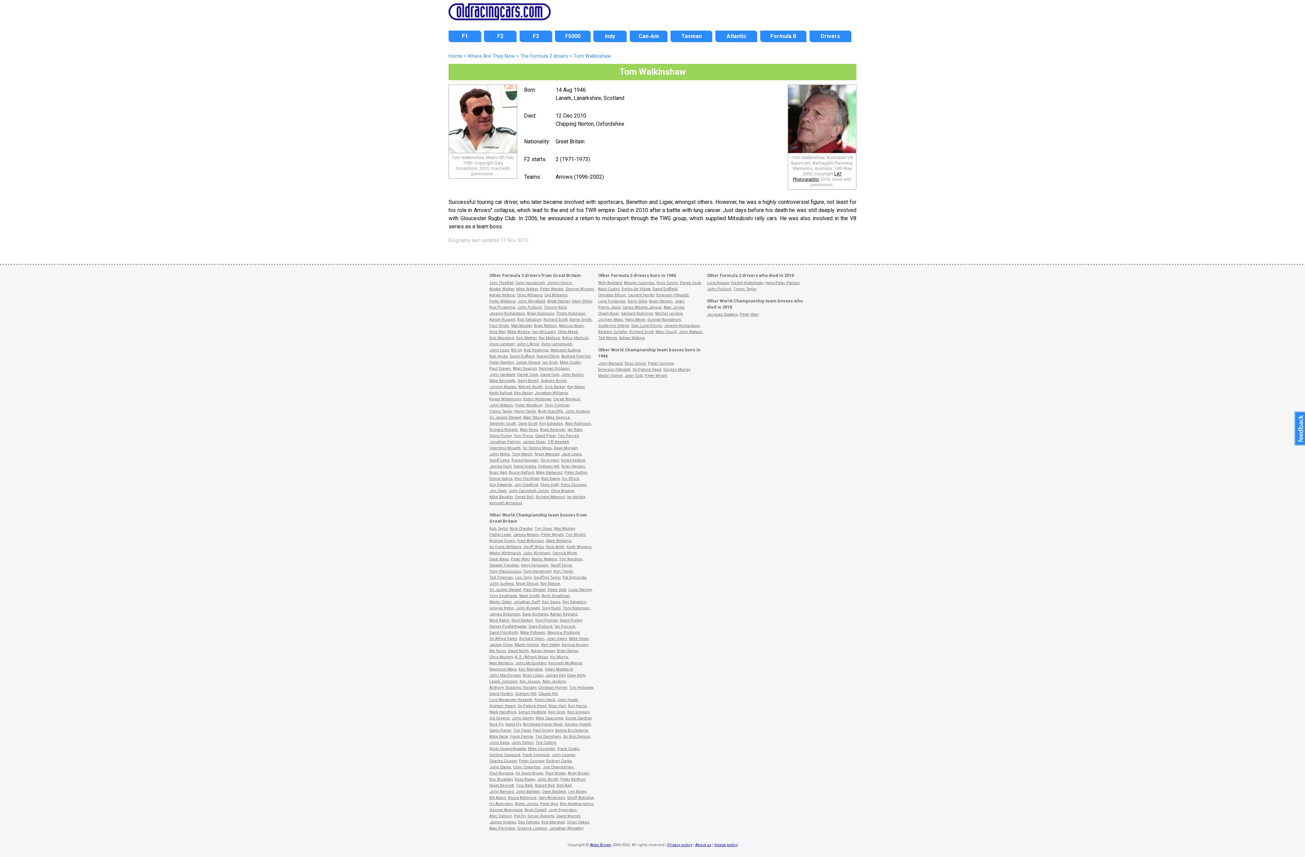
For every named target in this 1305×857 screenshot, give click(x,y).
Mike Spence (558, 417)
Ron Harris (577, 706)
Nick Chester (521, 528)
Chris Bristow (562, 491)
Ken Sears (551, 602)
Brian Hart (498, 472)
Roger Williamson (505, 399)
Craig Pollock (540, 626)
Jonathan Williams (551, 393)
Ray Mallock (549, 338)
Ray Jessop (530, 681)
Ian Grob (550, 362)
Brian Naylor (567, 651)
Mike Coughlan (541, 749)
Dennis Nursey (575, 645)
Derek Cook (527, 374)
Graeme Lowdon (532, 828)
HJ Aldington (501, 804)
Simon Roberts (540, 816)
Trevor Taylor (500, 411)
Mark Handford (502, 712)
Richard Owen (531, 638)
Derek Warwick (566, 399)
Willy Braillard (610, 283)
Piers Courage (574, 485)
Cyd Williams (555, 295)
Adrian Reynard (563, 614)
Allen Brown (600, 845)
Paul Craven (500, 368)
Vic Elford (570, 478)
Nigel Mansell (547, 454)
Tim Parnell (568, 436)
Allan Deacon (525, 368)
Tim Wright (575, 534)
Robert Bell (545, 785)
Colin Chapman (527, 767)
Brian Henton (573, 466)
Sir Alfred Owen (503, 638)
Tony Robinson (576, 608)
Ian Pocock (565, 626)
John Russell (528, 608)
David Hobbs (525, 466)
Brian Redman (553, 429)
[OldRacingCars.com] (500, 16)
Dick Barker (555, 387)
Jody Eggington (563, 810)
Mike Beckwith (502, 381)
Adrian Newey (543, 651)
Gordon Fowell (578, 724)
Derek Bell (524, 497)
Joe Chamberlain (558, 767)
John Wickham (537, 553)
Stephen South (502, 423)
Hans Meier (635, 319)
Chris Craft (549, 485)
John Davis (499, 742)
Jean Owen (556, 638)
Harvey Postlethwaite (507, 626)
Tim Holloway (581, 687)
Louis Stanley (580, 590)
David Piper (545, 436)
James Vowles (502, 822)
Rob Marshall (553, 822)
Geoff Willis (533, 547)
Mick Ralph (499, 620)
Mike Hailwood (549, 472)
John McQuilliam (530, 663)
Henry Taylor (525, 411)
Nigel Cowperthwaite (507, 749)
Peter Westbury (528, 405)
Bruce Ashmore (522, 797)
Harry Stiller (582, 301)
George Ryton (501, 608)
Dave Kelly (576, 675)
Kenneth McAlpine (565, 663)
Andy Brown (578, 773)
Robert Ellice (548, 356)
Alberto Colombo (639, 283)
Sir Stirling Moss (537, 448)
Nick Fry (496, 724)
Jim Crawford (526, 485)
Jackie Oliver (533, 442)
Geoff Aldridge (580, 797)
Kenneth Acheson (505, 503)
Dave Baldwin (554, 791)
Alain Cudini (609, 289)
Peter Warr (520, 559)
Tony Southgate (503, 596)
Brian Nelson (545, 325)
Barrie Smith (581, 319)
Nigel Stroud (527, 583)
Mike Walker (527, 289)
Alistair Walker (501, 289)
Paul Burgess (501, 773)
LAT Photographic (817, 176)
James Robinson (504, 614)
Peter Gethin (575, 472)
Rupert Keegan (524, 460)
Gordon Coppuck (504, 755)
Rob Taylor (498, 528)
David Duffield (522, 356)
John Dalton (522, 742)
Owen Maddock (559, 669)
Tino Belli (524, 785)
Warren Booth (530, 387)
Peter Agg (549, 804)
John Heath (567, 700)
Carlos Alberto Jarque (642, 307)
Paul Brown (555, 773)
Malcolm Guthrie (566, 350)
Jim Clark (497, 491)
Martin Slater (500, 602)
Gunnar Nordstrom (664, 319)
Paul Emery (543, 730)
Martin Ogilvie (527, 645)
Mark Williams (558, 541)
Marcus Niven (571, 325)
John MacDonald (505, 675)
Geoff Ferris (561, 565)
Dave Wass (499, 559)
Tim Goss (543, 528)
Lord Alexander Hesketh (511, 700)
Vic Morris (559, 657)
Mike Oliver (579, 638)
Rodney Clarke (559, 761)
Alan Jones (674, 307)
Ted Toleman (501, 577)
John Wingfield (531, 301)
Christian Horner (552, 687)
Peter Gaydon (501, 362)
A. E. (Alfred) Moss (531, 657)
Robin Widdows (537, 399)
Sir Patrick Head (532, 706)
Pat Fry (519, 816)
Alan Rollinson (578, 423)
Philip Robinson (571, 313)
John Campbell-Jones (528, 491)
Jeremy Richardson (507, 313)
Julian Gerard (528, 362)
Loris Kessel (718, 283)
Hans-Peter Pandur (782, 283)
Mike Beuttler (501, 497)
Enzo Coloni (667, 283)
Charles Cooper (503, 761)
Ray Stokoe (550, 583)
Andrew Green (502, 541)
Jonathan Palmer (504, 442)
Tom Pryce (523, 436)
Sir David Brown (529, 773)
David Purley (500, 436)
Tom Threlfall (501, 283)
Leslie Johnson (503, 681)
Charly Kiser (608, 313)
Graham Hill (548, 466)
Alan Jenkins (554, 681)
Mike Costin (570, 362)
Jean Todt (634, 375)
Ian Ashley (576, 497)
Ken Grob (556, 712)
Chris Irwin (549, 460)
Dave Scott (527, 423)
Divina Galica (500, 478)
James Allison (526, 534)
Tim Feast (522, 730)
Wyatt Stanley (558, 301)
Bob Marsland (501, 338)
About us (703, 845)
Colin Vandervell (530, 283)
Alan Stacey (533, 417)
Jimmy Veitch (559, 283)
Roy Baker (576, 387)
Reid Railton (522, 620)
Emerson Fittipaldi (672, 295)
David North (518, 651)
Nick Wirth (555, 547)
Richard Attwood (550, 497)
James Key (555, 675)
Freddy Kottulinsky (747, 283)
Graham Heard (502, 706)
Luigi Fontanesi (612, 301)
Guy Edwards (500, 485)
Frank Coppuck (536, 755)
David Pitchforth (503, 632)
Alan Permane (502, 828)
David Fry (513, 724)
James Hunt (500, 466)
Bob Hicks (498, 356)
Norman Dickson (554, 368)
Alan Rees (529, 429)
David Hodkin (501, 694)
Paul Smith (499, 325)
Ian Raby (575, 429)
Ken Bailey (523, 393)
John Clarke (500, 767)
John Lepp (499, 350)
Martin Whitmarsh (505, 553)
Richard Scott (555, 319)
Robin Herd (545, 700)
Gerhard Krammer (637, 313)
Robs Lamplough (556, 344)
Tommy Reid (555, 307)
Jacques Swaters (722, 314)
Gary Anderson (552, 797)
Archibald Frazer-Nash (543, 724)
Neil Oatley (550, 645)
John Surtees (577, 411)
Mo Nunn (497, 651)
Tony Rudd (551, 608)
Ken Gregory (578, 712)
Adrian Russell (502, 319)
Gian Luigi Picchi (646, 325)
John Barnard (501, 791)
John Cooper (563, 755)
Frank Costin (568, 749)
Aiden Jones (526, 804)
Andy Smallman (556, 596)
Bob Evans (550, 478)
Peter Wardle (551, 289)
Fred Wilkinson (530, 541)
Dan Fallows (528, 822)
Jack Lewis (571, 454)
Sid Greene (499, 718)
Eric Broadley (500, 779)
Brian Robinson (541, 313)
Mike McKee (518, 332)
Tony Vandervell (537, 571)
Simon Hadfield (532, 712)
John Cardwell (502, 374)
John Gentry (523, 718)
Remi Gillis (637, 301)
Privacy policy (679, 845)
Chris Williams (529, 295)
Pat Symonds (574, 577)
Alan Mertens (501, 663)
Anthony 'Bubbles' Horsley (512, 687)
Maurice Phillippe (563, 632)
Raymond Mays (503, 669)
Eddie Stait (556, 590)
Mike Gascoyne (549, 718)
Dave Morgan (566, 448)
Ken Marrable (531, 669)
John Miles (499, 454)
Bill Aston (497, 797)
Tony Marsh (522, 454)
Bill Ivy (516, 350)
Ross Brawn (525, 779)
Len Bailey (577, 791)
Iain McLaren (544, 332)
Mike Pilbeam (532, 632)
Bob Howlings (536, 350)
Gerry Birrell (528, 381)
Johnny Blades (502, 387)
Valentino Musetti (505, 448)
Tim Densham (548, 736)
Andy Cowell (535, 810)
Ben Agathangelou (576, 804)
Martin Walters (544, 559)
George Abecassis (506, 810)
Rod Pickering (502, 307)
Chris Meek (568, 332)
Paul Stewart (534, 590)
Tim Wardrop (570, 559)
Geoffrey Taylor (547, 577)
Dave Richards (535, 614)
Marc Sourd (666, 332)
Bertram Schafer (612, 332)
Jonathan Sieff (527, 602)
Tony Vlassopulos (505, 571)
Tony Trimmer (557, 405)
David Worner (568, 816)
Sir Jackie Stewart (505, 417)
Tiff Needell (558, 442)
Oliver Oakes (578, 822)
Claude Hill (548, 694)
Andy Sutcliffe (550, 411)
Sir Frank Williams (505, 547)
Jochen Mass (610, 319)
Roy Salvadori (551, 423)
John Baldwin (528, 791)
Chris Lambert (502, 344)
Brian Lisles (533, 675)
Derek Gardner (579, 718)
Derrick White (565, 553)
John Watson (501, 405)
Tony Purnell (546, 620)
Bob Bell (564, 785)
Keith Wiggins (579, 547)
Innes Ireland (573, 460)
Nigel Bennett (501, 785)
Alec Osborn (500, 816)
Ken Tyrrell (563, 571)
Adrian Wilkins (502, 295)
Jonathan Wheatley (566, 828)
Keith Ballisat (500, 393)
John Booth (547, 779)
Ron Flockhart (527, 478)
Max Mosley (521, 325)
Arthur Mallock (575, 338)
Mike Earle (498, 736)
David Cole (549, 374)
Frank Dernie (521, 736)
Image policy (726, 845)
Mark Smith (529, 596)
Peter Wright (552, 534)
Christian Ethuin (612, 295)
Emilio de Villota (636, 289)
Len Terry (523, 577)
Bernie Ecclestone (571, 730)
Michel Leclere (669, 313)
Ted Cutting (546, 742)
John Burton (572, 374)
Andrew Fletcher (576, 356)
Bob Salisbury (529, 319)
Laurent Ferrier (641, 295)
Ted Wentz (607, 338)
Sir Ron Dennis (576, 736)
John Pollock (529, 307)
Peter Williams (502, 301)
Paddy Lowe (500, 534)
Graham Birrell (554, 381)
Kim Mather (526, 338)
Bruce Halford (521, 472)
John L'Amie (528, 344)
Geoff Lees (499, 460)
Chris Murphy (501, 657)
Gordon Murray (676, 369)
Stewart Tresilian (504, 565)
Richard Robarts (503, 429)
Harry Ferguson (535, 565)
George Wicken (580, 289)
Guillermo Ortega (613, 325)
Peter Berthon (573, 779)
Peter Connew (531, 761)
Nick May (497, 332)
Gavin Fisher (500, 730)
